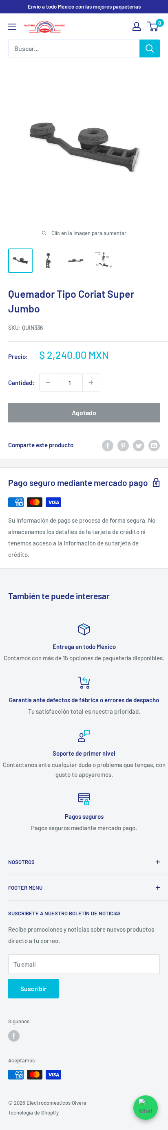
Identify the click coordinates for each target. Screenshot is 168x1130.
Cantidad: (21, 382)
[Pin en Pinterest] (123, 445)
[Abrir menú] (12, 27)
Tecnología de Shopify (33, 1112)
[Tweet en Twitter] (138, 445)
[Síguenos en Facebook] (14, 1036)
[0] (153, 26)
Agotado (84, 412)
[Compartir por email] (154, 445)
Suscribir (33, 988)
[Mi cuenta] (137, 26)
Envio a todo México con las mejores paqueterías (84, 6)
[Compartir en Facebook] (107, 445)
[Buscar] (149, 48)
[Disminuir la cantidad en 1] (48, 382)
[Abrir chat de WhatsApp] (145, 1107)
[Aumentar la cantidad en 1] (91, 382)
